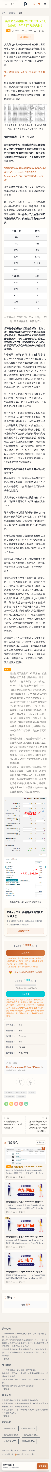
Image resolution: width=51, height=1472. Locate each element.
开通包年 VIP (23, 931)
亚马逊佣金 (10, 1097)
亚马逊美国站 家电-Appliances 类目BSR (24, 1236)
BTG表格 (9, 1092)
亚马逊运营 (11, 1435)
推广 (43, 31)
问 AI (38, 4)
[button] (25, 827)
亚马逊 (31, 1092)
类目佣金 (21, 1097)
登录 (28, 1304)
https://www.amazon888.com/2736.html (24, 1067)
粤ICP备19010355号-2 (26, 1454)
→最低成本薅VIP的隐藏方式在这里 (27, 972)
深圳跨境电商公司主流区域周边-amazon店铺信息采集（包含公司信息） (38, 1126)
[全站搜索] (12, 4)
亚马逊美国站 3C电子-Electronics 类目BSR (25, 1271)
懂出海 (10, 1454)
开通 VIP (5, 1450)
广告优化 (10, 1441)
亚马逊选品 (31, 1435)
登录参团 (25, 994)
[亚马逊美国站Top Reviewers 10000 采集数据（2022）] (25, 1155)
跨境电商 (28, 1441)
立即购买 (25, 953)
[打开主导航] (6, 4)
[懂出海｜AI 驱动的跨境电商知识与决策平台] (25, 4)
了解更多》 (6, 1359)
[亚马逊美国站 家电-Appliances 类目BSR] (25, 1225)
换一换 (42, 1142)
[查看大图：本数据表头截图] (25, 113)
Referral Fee (21, 1092)
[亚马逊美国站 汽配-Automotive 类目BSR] (25, 1190)
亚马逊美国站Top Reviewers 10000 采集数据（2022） (13, 1124)
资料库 (24, 1450)
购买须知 (32, 1450)
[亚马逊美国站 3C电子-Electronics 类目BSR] (25, 1260)
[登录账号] (45, 4)
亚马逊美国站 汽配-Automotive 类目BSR (24, 1202)
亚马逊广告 (28, 1428)
